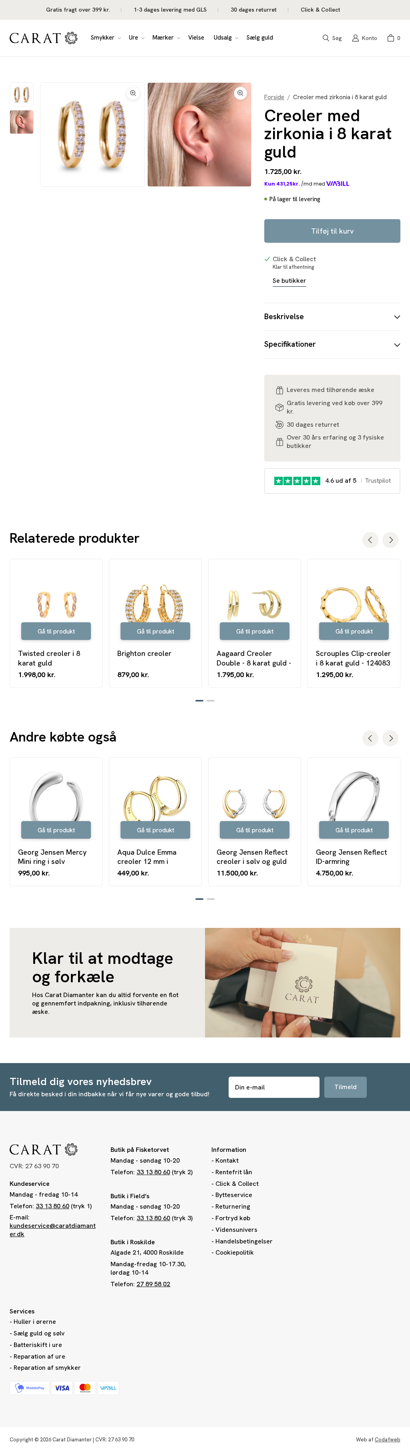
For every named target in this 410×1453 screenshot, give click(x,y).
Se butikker (289, 281)
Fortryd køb (232, 1218)
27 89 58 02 (153, 1284)
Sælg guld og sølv (39, 1333)
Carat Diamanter (72, 1439)
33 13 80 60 (52, 1206)
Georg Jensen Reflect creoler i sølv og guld (252, 856)
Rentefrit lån (233, 1172)
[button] (105, 38)
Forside (274, 97)
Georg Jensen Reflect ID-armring (351, 856)
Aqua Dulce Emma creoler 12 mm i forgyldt (147, 856)
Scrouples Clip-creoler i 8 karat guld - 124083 (353, 658)
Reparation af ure (39, 1356)
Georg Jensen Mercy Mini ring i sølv (52, 856)
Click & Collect (237, 1183)
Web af (378, 1439)
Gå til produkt (56, 632)
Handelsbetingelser (244, 1241)
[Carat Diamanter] (44, 38)
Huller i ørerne (35, 1321)
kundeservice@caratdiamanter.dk (53, 1229)
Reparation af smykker (47, 1367)
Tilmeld (345, 1087)
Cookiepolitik (234, 1252)
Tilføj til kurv (332, 231)
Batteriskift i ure (38, 1345)
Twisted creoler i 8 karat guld (49, 658)
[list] (145, 134)
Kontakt (227, 1160)
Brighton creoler (144, 653)
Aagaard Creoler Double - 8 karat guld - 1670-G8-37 (254, 658)
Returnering (232, 1206)
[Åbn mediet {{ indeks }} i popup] (92, 134)
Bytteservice (233, 1195)
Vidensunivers (236, 1229)
